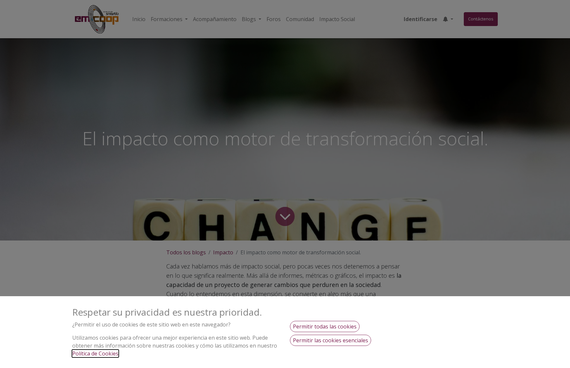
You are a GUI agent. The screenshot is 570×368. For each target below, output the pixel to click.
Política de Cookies (95, 353)
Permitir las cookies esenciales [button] (330, 340)
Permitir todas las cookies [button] (325, 326)
